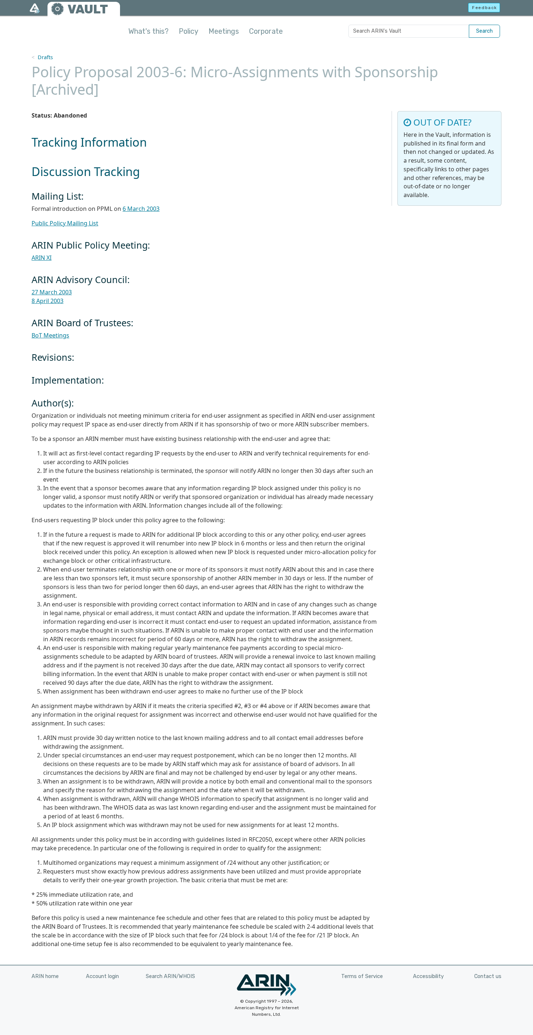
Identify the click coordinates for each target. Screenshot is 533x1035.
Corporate (266, 31)
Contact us (487, 976)
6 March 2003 (141, 209)
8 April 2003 (47, 301)
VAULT (87, 9)
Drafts (45, 57)
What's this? (148, 31)
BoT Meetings (50, 335)
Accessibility (428, 976)
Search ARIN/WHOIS (170, 976)
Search (484, 31)
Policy (188, 31)
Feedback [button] (484, 7)
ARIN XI (41, 258)
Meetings (223, 31)
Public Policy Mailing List (65, 223)
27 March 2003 (52, 292)
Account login (102, 976)
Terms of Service (362, 976)
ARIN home (45, 976)
